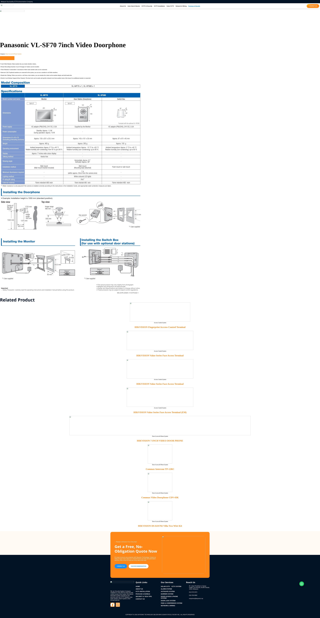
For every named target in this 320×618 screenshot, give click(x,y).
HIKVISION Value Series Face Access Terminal (160, 355)
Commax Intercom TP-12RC (160, 469)
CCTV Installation (159, 6)
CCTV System (176, 586)
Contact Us (140, 599)
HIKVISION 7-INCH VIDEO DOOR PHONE (160, 440)
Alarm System (166, 589)
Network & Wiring (181, 6)
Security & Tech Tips (144, 596)
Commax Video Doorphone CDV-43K (160, 497)
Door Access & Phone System (13, 54)
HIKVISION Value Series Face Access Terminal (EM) (160, 412)
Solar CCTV (170, 6)
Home (138, 586)
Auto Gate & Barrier (134, 6)
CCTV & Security (147, 6)
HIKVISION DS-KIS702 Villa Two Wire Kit (160, 526)
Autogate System (168, 591)
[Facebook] (112, 605)
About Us (123, 6)
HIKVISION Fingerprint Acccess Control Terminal (160, 327)
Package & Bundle (194, 6)
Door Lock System (168, 600)
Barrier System (167, 594)
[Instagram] (118, 605)
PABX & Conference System (171, 603)
